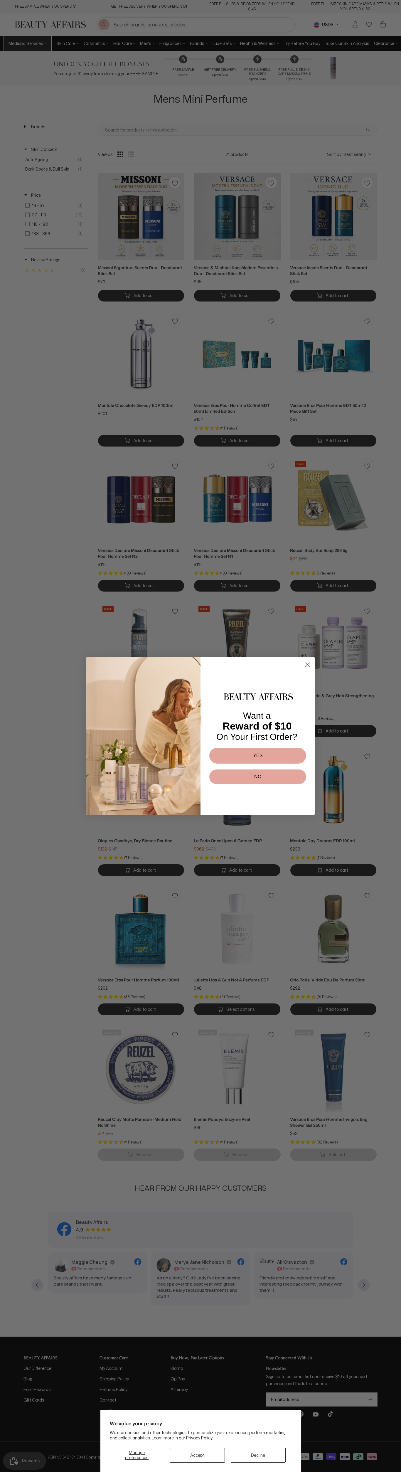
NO (257, 776)
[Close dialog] (307, 665)
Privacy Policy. (199, 1438)
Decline (258, 1455)
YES (258, 755)
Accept (197, 1455)
